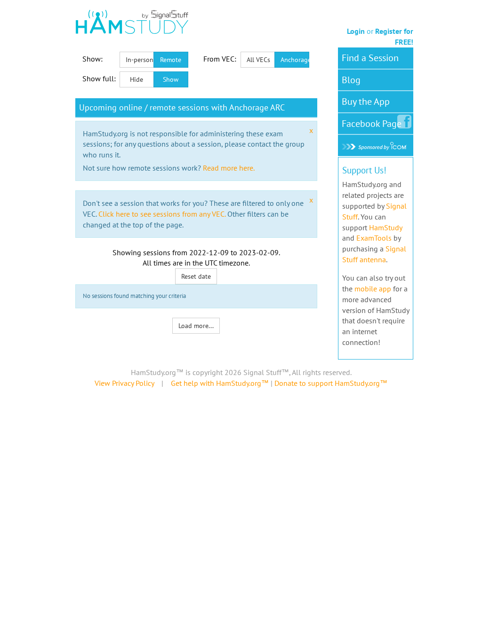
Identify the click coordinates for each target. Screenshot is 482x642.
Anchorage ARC (295, 59)
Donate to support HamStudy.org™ (330, 383)
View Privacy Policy (124, 383)
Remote (170, 59)
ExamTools (374, 238)
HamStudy (385, 227)
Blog (351, 80)
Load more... (196, 325)
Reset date (196, 276)
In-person (139, 59)
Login (356, 31)
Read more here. (229, 167)
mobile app (372, 288)
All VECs (258, 59)
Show (170, 79)
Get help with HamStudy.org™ (220, 383)
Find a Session (370, 58)
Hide (136, 79)
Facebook (372, 123)
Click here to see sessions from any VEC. (161, 214)
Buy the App (366, 101)
